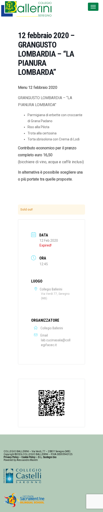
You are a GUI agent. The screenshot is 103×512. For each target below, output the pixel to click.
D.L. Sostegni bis (47, 457)
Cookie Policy (28, 457)
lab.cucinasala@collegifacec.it (55, 342)
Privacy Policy (11, 457)
